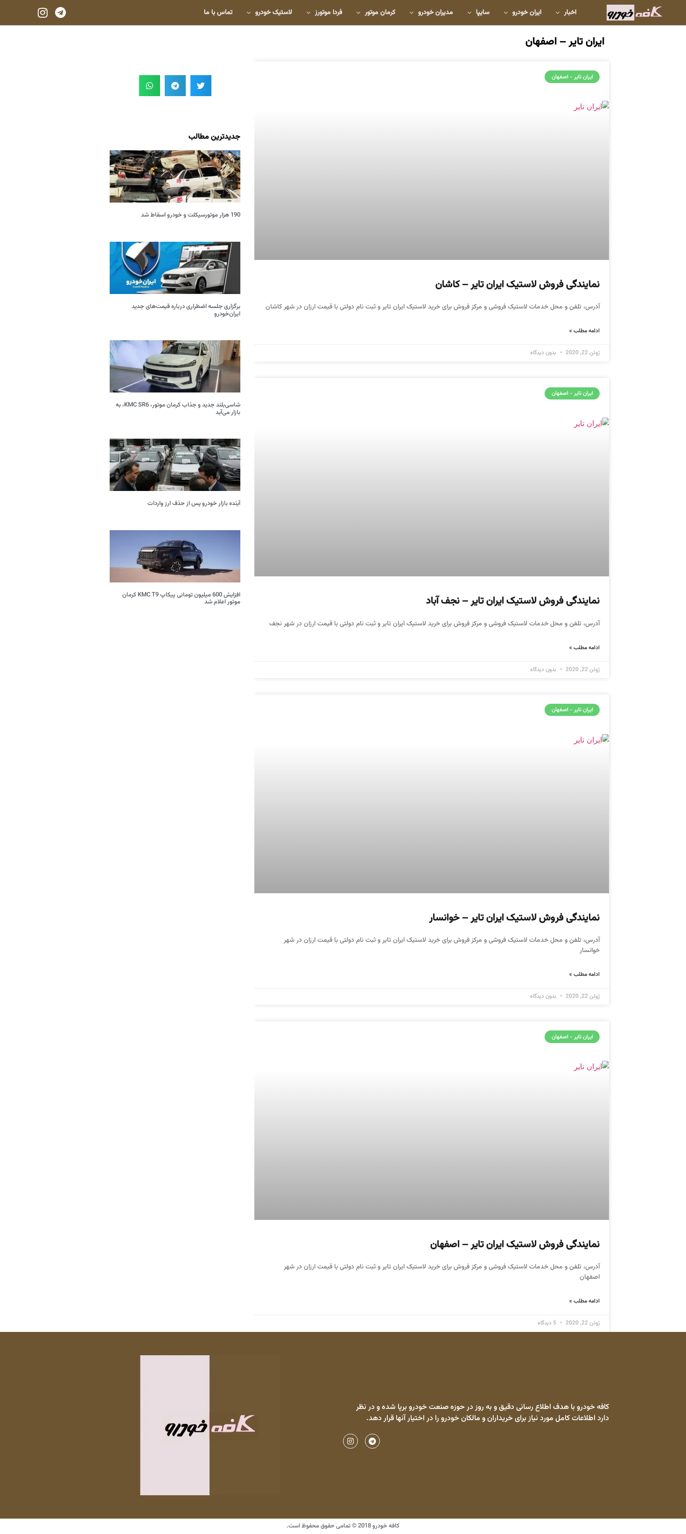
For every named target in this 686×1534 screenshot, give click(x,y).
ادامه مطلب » (584, 331)
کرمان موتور (380, 12)
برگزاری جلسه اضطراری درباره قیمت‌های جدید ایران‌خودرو (186, 310)
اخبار (570, 12)
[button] (200, 85)
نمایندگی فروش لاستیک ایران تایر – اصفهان (515, 1244)
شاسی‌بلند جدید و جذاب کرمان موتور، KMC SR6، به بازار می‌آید (178, 408)
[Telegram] (60, 12)
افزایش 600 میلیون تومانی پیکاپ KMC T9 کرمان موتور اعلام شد (181, 598)
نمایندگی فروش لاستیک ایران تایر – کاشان (517, 284)
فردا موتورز (328, 12)
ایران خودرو (526, 12)
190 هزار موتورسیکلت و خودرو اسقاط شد (190, 215)
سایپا (483, 12)
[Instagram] (42, 12)
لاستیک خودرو (273, 12)
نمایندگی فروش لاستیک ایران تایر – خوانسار (514, 917)
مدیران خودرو (435, 12)
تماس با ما (218, 12)
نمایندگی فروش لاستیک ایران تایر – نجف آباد (513, 601)
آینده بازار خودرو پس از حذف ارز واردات (193, 503)
